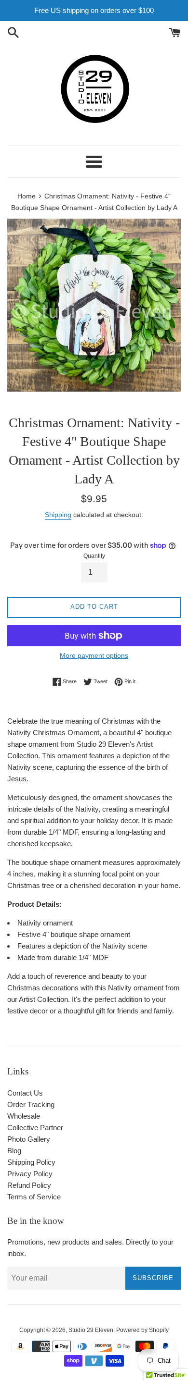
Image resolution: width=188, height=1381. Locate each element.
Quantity (94, 556)
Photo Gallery (28, 1139)
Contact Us (25, 1093)
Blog (14, 1151)
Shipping (58, 514)
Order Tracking (30, 1104)
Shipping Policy (31, 1162)
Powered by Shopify (142, 1330)
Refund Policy (29, 1185)
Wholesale (23, 1116)
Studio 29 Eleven (90, 1330)
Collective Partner (35, 1127)
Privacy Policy (30, 1174)
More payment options (94, 655)
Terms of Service (34, 1197)
